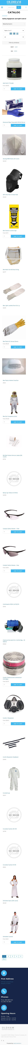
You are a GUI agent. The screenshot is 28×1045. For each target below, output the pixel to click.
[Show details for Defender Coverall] (14, 923)
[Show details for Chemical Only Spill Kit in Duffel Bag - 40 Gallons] (14, 626)
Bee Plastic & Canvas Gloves (10, 341)
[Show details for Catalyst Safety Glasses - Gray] (14, 551)
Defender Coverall (8, 936)
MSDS (15, 51)
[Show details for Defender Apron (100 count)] (14, 887)
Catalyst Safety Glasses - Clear (11, 529)
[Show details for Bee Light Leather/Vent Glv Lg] (14, 291)
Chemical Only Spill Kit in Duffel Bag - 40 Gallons (14, 641)
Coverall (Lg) (6, 793)
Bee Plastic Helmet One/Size (10, 380)
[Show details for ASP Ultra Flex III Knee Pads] (14, 181)
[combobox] (14, 31)
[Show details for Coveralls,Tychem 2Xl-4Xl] (14, 815)
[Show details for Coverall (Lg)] (14, 779)
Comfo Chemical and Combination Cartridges (12, 678)
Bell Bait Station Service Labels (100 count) (12, 456)
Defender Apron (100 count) (10, 901)
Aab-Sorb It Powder (8, 83)
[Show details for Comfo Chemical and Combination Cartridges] (14, 663)
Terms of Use (12, 1037)
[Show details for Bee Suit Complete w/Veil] (14, 402)
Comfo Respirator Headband (10, 757)
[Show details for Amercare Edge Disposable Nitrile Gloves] (14, 108)
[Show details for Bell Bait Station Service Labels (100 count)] (14, 441)
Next (4, 959)
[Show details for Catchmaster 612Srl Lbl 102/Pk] (14, 590)
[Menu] (2, 7)
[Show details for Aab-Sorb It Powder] (14, 69)
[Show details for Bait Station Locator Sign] (14, 217)
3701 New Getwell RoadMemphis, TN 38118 (7, 983)
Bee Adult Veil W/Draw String (11, 269)
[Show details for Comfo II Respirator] (14, 704)
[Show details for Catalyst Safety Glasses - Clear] (14, 515)
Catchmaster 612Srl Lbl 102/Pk (11, 604)
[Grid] (11, 34)
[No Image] (17, 34)
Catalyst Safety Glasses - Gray (11, 565)
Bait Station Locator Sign (10, 230)
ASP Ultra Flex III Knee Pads (10, 195)
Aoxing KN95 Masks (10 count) (11, 159)
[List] (14, 34)
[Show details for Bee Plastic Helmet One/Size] (14, 366)
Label (16, 47)
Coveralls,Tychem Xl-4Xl (9, 865)
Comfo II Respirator (8, 718)
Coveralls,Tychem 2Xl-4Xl (10, 829)
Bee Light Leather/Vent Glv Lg (11, 305)
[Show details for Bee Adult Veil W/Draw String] (14, 256)
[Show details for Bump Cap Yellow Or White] (14, 479)
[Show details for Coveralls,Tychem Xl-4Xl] (14, 851)
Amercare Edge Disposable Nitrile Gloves (14, 122)
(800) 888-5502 (9, 1000)
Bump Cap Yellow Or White (10, 493)
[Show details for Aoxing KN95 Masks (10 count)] (14, 145)
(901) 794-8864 (7, 1002)
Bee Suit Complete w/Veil (10, 416)
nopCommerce (17, 1043)
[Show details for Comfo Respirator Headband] (14, 743)
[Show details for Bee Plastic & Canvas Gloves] (14, 327)
